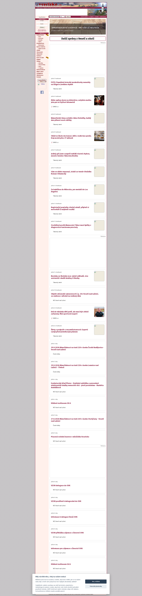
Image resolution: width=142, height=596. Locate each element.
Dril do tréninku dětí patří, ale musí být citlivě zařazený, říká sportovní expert (69, 313)
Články (38, 61)
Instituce (39, 55)
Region (38, 59)
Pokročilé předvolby (96, 586)
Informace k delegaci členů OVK (64, 517)
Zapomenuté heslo (42, 30)
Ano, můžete (96, 581)
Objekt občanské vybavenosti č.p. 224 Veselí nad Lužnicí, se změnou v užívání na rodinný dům (75, 295)
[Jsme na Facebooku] (42, 92)
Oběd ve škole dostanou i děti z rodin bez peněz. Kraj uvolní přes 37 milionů (71, 137)
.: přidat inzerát (41, 48)
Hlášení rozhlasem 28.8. (61, 403)
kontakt (97, 16)
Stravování (40, 52)
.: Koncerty (40, 38)
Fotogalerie (40, 73)
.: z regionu (40, 68)
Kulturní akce (40, 35)
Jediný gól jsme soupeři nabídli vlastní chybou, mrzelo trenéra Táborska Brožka (70, 155)
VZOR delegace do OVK (60, 485)
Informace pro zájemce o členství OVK (67, 548)
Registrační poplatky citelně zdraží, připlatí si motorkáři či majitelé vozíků (70, 208)
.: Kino (39, 36)
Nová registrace (42, 29)
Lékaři (38, 50)
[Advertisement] (61, 12)
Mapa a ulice (40, 71)
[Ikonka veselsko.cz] (42, 81)
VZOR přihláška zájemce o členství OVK (67, 533)
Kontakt (39, 77)
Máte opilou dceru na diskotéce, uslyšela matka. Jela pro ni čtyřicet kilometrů (71, 101)
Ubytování (39, 54)
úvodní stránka (84, 16)
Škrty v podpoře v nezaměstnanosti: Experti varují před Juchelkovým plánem (69, 331)
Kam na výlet (40, 57)
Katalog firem (40, 43)
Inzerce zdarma (41, 47)
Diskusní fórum (41, 69)
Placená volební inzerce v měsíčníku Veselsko (70, 437)
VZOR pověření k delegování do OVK (66, 501)
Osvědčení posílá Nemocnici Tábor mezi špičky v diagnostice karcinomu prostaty (71, 226)
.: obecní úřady (41, 64)
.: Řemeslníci (41, 45)
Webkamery (40, 75)
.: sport (39, 66)
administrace (103, 16)
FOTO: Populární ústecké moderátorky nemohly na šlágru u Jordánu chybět (70, 83)
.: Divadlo (40, 40)
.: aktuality (40, 63)
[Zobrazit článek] (99, 86)
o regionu (91, 16)
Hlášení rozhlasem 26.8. (61, 564)
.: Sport (39, 41)
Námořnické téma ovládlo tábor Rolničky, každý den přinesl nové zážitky (71, 119)
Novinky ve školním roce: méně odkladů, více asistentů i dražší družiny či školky (69, 277)
